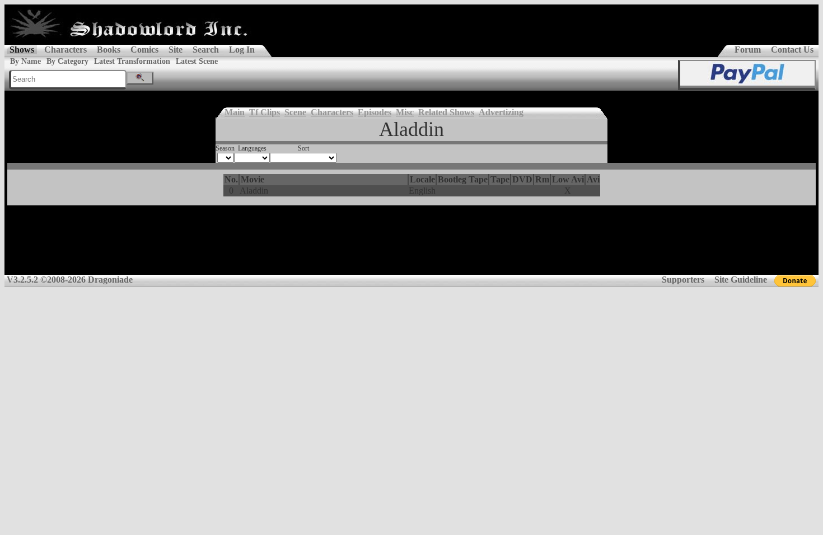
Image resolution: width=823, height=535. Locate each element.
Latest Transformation (132, 61)
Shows (22, 49)
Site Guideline (740, 279)
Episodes (374, 112)
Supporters (683, 279)
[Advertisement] (411, 247)
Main (235, 112)
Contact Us (792, 49)
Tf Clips (264, 112)
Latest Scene (197, 61)
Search (206, 49)
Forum (748, 49)
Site (176, 49)
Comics (144, 49)
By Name (25, 61)
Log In (242, 49)
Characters (65, 49)
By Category (67, 61)
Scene (295, 112)
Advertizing (501, 112)
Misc (405, 112)
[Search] (140, 78)
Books (108, 49)
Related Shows (446, 112)
